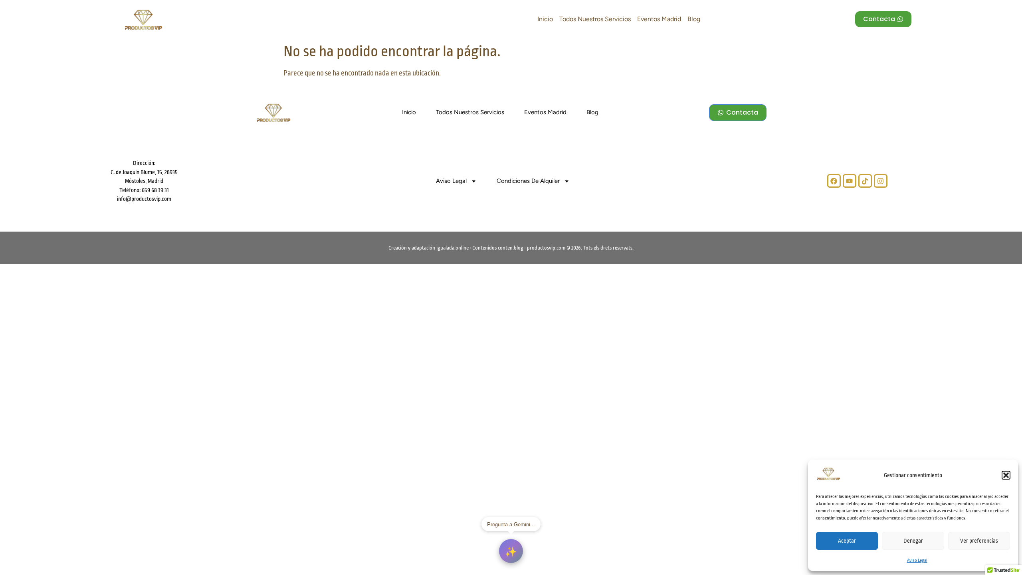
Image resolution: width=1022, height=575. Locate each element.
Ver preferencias (979, 540)
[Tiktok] (865, 181)
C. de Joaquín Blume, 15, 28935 (144, 172)
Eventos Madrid (659, 19)
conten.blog (510, 248)
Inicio (545, 19)
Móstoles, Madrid (144, 181)
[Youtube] (849, 181)
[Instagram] (880, 181)
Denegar (913, 540)
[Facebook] (834, 181)
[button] (1006, 475)
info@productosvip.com (144, 199)
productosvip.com (546, 248)
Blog (693, 19)
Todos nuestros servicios (595, 19)
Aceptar (847, 540)
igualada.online (452, 248)
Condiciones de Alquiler (528, 180)
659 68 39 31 (155, 190)
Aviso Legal (917, 560)
